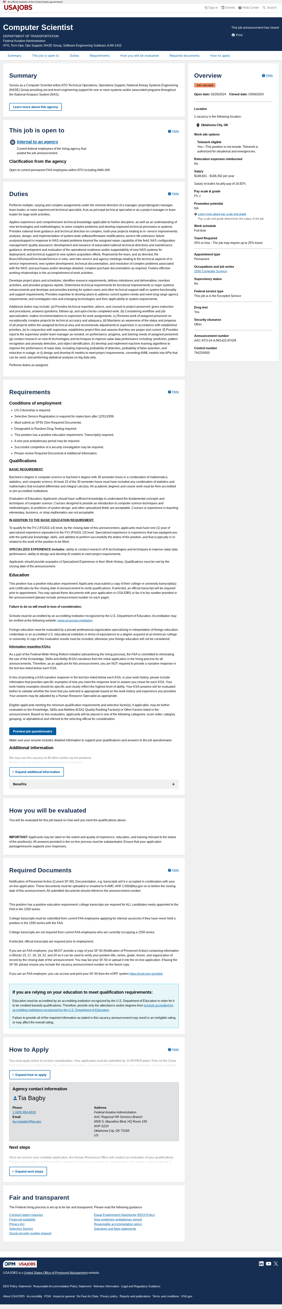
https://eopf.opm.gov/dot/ (145, 973)
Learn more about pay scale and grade (222, 214)
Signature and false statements (115, 1228)
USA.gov (186, 1296)
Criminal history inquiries (26, 1215)
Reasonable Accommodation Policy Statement (62, 1286)
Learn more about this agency (35, 107)
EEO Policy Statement (17, 1286)
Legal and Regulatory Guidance (140, 1286)
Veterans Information (106, 1286)
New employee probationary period (118, 1219)
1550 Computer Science (210, 271)
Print (239, 35)
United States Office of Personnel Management (56, 1272)
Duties (74, 55)
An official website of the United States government (35, 2)
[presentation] (234, 125)
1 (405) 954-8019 (24, 1112)
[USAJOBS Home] (19, 8)
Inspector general (64, 1296)
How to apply (220, 55)
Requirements (100, 55)
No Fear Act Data (87, 1296)
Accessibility (34, 1296)
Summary (14, 55)
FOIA (47, 1296)
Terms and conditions (166, 1296)
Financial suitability (22, 1219)
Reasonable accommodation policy (118, 1224)
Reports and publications (135, 1296)
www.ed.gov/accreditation (75, 620)
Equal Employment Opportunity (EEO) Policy (124, 1215)
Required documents (185, 55)
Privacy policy (109, 1296)
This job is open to (45, 55)
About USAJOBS (14, 1296)
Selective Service (21, 1228)
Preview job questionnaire (32, 731)
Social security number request (30, 1233)
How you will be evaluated (139, 55)
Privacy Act (16, 1224)
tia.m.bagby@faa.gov (26, 1121)
